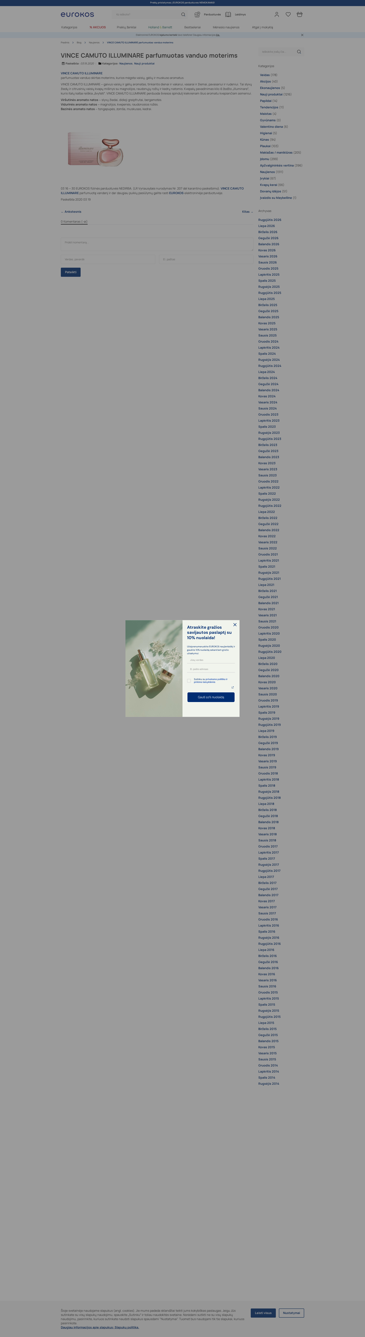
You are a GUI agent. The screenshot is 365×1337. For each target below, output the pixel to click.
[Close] (235, 624)
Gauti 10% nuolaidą (211, 697)
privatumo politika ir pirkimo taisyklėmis (211, 680)
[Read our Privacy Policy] (232, 687)
